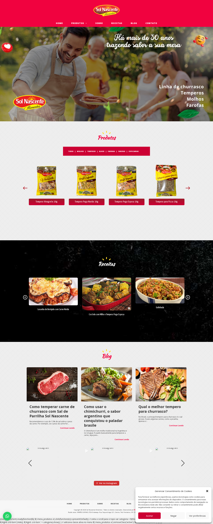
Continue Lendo (67, 428)
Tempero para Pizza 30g (167, 202)
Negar (173, 515)
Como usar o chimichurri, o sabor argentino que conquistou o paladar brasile (103, 416)
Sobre (99, 23)
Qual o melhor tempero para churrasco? (160, 409)
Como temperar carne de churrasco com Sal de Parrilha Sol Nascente (52, 411)
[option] (47, 184)
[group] (42, 463)
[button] (207, 491)
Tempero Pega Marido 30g (86, 202)
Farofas (121, 151)
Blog (134, 23)
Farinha (111, 151)
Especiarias (134, 151)
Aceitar (149, 515)
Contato (151, 23)
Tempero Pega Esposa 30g (127, 202)
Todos (70, 151)
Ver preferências (197, 515)
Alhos (101, 151)
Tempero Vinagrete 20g (47, 202)
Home (59, 23)
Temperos (91, 151)
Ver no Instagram (108, 483)
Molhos (80, 151)
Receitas (116, 23)
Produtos (78, 23)
